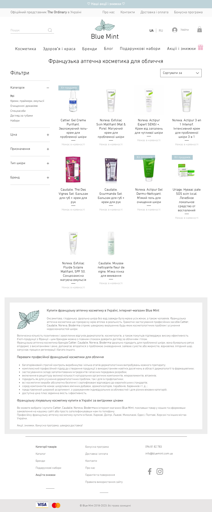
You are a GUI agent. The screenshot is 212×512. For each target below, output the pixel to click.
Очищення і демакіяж (24, 106)
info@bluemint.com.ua (159, 454)
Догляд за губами (21, 116)
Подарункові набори (48, 468)
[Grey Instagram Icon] (159, 471)
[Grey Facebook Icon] (149, 471)
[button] (199, 29)
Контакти (91, 461)
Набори (15, 121)
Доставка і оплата (96, 454)
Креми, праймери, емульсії (27, 101)
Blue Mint (105, 37)
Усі (12, 96)
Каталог (41, 454)
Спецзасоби (18, 111)
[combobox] (181, 73)
